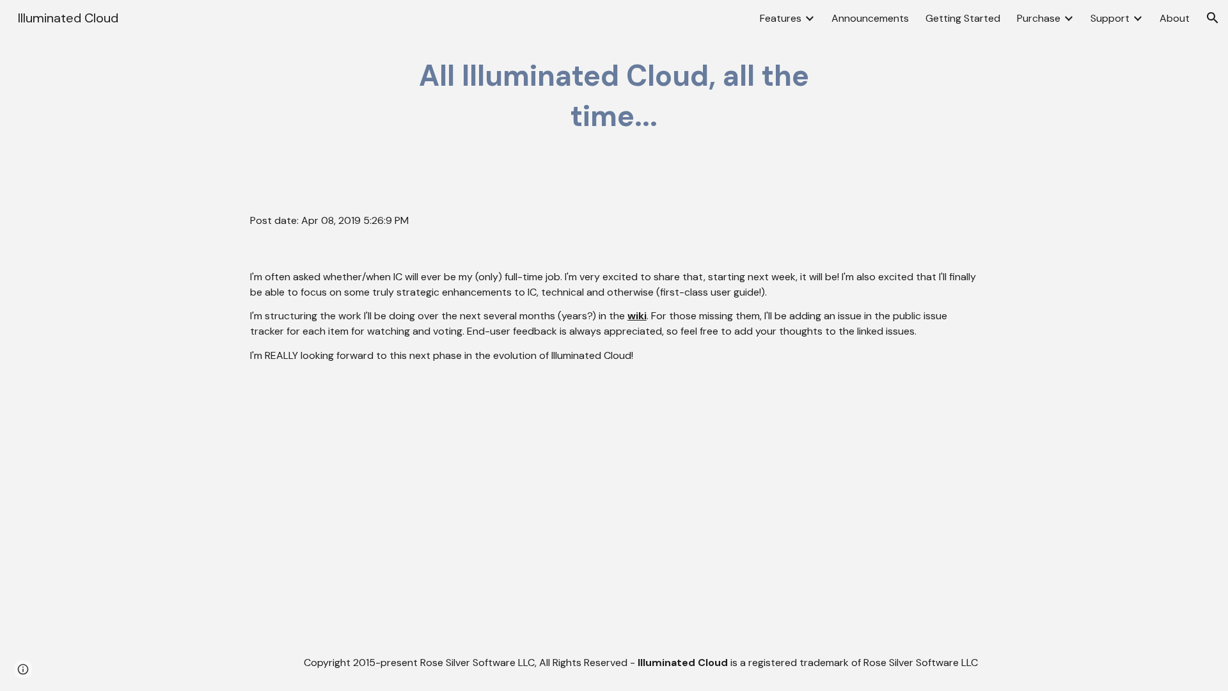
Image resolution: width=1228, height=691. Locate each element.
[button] (1212, 18)
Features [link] (780, 18)
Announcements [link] (870, 18)
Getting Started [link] (962, 18)
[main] (614, 96)
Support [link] (1110, 18)
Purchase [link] (1038, 18)
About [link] (1175, 18)
